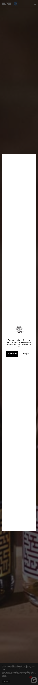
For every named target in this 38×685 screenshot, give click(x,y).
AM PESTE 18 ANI (12, 354)
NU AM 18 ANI (26, 354)
